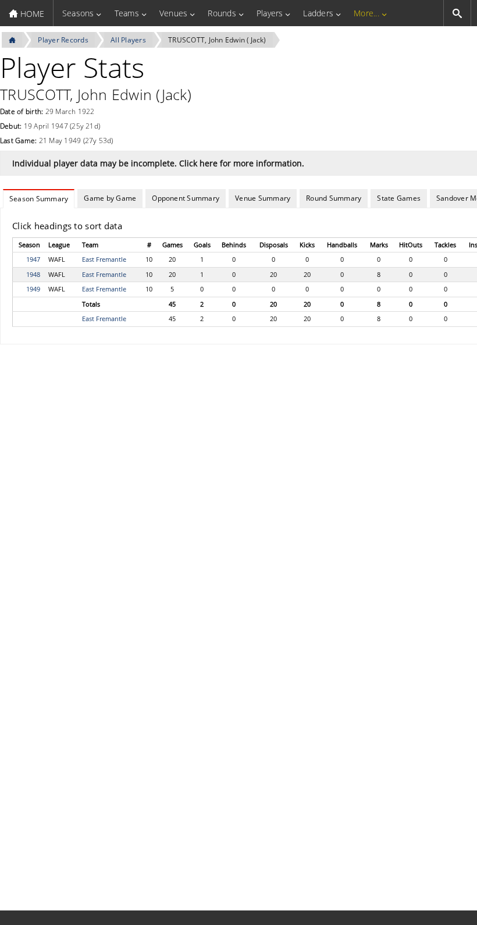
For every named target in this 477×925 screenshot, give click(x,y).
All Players (128, 40)
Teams (127, 13)
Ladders (318, 13)
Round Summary (333, 198)
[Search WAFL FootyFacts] (457, 13)
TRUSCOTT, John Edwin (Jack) (217, 40)
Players (270, 13)
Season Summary (38, 199)
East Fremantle (104, 259)
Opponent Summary (185, 198)
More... (366, 13)
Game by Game (110, 198)
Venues (173, 13)
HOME (31, 13)
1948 (33, 274)
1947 (33, 259)
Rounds (222, 13)
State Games (399, 198)
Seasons (78, 13)
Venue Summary (262, 198)
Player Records (63, 40)
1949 (33, 288)
